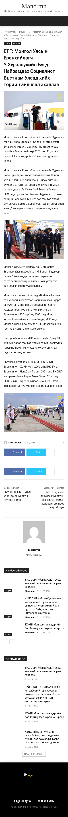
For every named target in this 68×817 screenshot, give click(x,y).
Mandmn (16, 442)
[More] (51, 452)
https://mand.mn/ (34, 555)
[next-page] (11, 642)
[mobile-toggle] (6, 21)
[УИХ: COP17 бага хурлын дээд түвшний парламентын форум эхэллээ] (13, 584)
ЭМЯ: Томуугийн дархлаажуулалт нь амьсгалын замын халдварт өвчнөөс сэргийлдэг (52, 499)
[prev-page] (6, 642)
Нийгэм (16, 43)
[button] (63, 21)
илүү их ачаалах (33, 753)
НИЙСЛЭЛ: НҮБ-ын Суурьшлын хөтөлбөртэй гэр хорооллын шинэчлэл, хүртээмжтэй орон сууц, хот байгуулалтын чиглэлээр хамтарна (43, 605)
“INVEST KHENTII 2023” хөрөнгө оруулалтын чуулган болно (18, 495)
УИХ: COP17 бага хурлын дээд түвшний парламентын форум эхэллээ (43, 583)
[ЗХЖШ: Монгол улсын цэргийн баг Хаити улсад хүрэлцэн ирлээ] (13, 629)
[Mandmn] (6, 443)
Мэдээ (22, 31)
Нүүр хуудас (10, 31)
